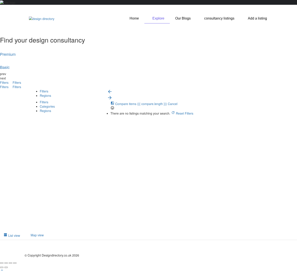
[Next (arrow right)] (6, 267)
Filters (4, 82)
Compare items (140, 104)
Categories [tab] (47, 106)
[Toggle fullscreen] (10, 263)
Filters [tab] (44, 91)
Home (134, 18)
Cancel (172, 104)
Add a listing (257, 18)
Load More (38, 228)
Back (53, 117)
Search (40, 117)
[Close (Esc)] (1, 263)
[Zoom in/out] (15, 263)
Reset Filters (184, 113)
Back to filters (44, 208)
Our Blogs (183, 18)
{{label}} (63, 176)
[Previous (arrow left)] (1, 267)
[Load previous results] (109, 93)
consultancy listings (219, 18)
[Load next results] (109, 99)
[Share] (6, 263)
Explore (158, 18)
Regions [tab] (45, 95)
